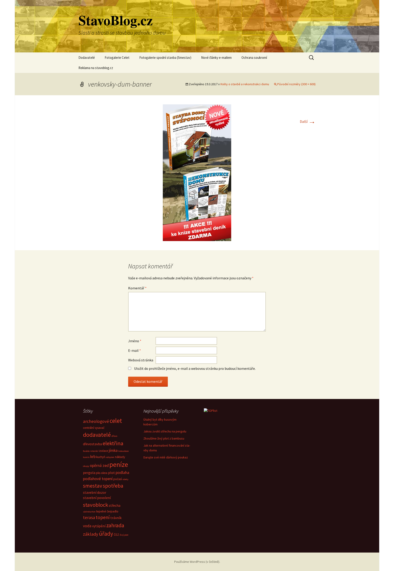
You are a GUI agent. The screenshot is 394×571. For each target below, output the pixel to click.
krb (93, 456)
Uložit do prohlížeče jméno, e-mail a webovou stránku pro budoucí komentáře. (195, 368)
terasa (89, 517)
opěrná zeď (99, 465)
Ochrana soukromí (254, 57)
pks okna (101, 473)
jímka (113, 450)
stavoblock (95, 504)
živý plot (124, 534)
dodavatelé (97, 434)
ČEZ (116, 535)
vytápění (99, 526)
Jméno (134, 341)
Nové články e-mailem (216, 57)
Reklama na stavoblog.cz (95, 68)
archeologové (96, 421)
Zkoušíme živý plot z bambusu (163, 438)
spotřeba (113, 485)
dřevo (114, 436)
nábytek (110, 457)
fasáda (86, 451)
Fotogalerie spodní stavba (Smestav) (165, 57)
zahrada (115, 525)
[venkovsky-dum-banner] (197, 172)
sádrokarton (89, 511)
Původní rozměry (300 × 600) (296, 84)
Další (308, 121)
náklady (120, 457)
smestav (92, 485)
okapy (86, 466)
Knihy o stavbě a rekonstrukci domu (244, 84)
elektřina (113, 443)
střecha (114, 505)
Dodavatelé (86, 57)
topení (103, 517)
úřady (106, 533)
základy (90, 534)
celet (116, 420)
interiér (94, 451)
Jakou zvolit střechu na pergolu (164, 431)
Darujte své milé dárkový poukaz (165, 457)
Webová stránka (140, 360)
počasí (117, 479)
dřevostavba (92, 444)
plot (111, 472)
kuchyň (100, 457)
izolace (103, 451)
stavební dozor (94, 492)
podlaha (122, 472)
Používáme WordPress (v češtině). (197, 562)
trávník (116, 517)
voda (87, 525)
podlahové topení (98, 478)
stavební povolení (97, 497)
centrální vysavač (93, 428)
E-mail (134, 350)
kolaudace (123, 451)
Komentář (137, 288)
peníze (118, 464)
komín (86, 457)
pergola (89, 472)
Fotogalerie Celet (117, 57)
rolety (125, 479)
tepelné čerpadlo (107, 511)
